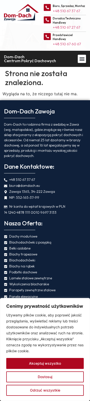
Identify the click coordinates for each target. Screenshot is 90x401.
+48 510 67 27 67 (66, 27)
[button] (82, 59)
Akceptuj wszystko (45, 363)
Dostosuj (45, 377)
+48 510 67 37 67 (66, 10)
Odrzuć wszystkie (45, 390)
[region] (45, 349)
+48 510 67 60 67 (67, 44)
